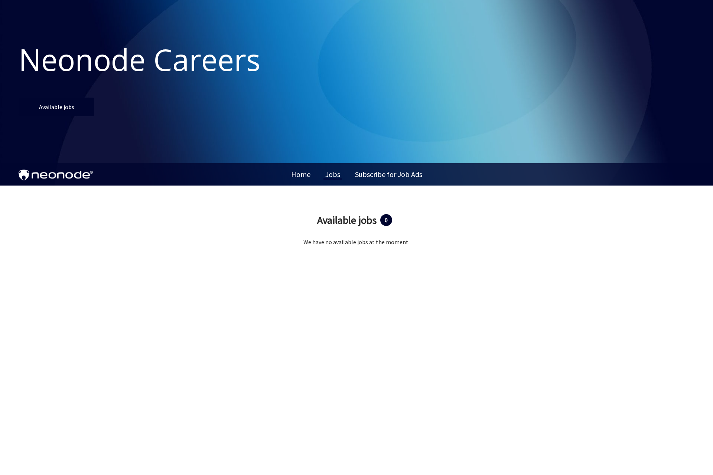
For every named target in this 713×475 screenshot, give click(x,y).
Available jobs (56, 107)
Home (300, 174)
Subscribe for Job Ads (388, 174)
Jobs (332, 174)
